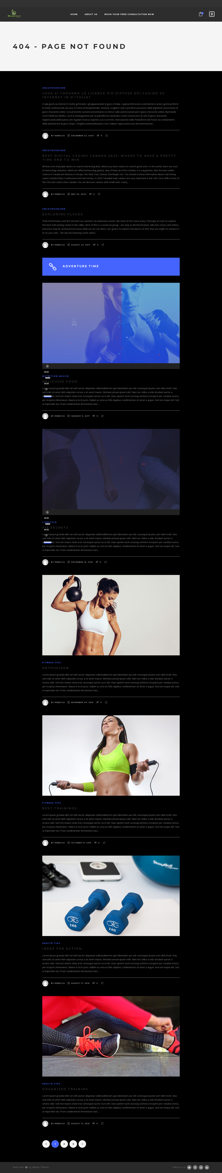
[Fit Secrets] (111, 469)
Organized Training (65, 1089)
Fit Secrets (55, 527)
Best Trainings (59, 808)
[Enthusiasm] (111, 615)
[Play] (47, 366)
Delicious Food (60, 381)
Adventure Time (81, 266)
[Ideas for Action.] (111, 896)
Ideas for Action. (62, 948)
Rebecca (60, 136)
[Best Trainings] (111, 755)
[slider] (48, 395)
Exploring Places (62, 214)
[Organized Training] (111, 1036)
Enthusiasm (55, 668)
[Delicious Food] (111, 323)
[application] (111, 366)
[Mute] (46, 389)
